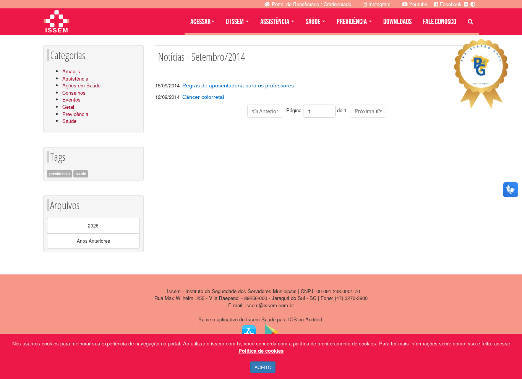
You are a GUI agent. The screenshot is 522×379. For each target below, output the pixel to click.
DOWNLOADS (397, 21)
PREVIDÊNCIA (352, 21)
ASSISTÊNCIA (275, 21)
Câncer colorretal (203, 97)
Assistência (75, 78)
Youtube (417, 4)
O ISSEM (235, 21)
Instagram (379, 4)
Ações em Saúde (81, 85)
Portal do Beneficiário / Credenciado (310, 4)
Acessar (200, 21)
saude (81, 173)
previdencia (59, 173)
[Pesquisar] (470, 21)
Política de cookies (261, 350)
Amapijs (71, 71)
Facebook (450, 4)
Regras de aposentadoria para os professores (238, 85)
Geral (68, 106)
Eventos (71, 99)
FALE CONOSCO (439, 21)
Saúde (69, 120)
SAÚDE (313, 21)
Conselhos (74, 92)
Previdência (75, 114)
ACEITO (263, 367)
